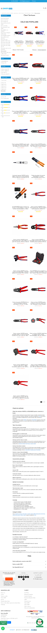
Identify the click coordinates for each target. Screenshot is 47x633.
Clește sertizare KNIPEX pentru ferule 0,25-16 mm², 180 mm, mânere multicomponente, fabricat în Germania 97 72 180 (38, 207)
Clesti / (32, 13)
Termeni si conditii (4, 596)
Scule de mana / (28, 13)
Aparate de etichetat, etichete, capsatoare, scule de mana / (13, 13)
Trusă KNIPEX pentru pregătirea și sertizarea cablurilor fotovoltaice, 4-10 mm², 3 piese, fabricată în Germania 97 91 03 (38, 272)
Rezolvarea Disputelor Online (29, 597)
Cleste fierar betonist (5, 18)
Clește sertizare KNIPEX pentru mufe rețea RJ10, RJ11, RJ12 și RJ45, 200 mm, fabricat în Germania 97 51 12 (20, 145)
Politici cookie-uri (27, 606)
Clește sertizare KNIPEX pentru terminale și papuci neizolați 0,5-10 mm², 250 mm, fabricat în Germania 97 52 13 (38, 365)
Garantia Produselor (28, 596)
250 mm (3, 87)
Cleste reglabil (4, 70)
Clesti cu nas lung (4, 25)
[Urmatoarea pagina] (44, 402)
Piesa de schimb (5, 74)
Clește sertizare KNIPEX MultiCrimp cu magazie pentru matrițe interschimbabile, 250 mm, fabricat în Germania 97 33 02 (38, 334)
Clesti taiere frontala (5, 55)
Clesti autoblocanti (4, 21)
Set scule (3, 72)
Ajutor (34, 1)
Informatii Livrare (27, 601)
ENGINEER (4, 61)
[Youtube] (24, 577)
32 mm (3, 82)
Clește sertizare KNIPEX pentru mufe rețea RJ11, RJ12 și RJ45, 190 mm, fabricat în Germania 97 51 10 (19, 42)
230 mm (3, 89)
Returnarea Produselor (28, 594)
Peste (3, 104)
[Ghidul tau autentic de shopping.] (12, 630)
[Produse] (2, 9)
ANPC (25, 599)
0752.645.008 (15, 1)
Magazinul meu (5, 590)
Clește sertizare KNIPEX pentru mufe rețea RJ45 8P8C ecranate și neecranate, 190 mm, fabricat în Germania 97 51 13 (40, 42)
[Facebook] (19, 577)
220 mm (3, 86)
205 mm (3, 84)
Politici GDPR (3, 597)
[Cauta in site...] (43, 8)
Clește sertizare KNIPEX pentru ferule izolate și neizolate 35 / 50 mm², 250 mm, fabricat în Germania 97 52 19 (20, 397)
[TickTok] (28, 577)
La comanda (4, 98)
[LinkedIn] (26, 577)
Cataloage (3, 604)
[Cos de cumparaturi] (45, 8)
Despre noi (3, 592)
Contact (2, 594)
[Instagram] (24, 579)
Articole (2, 599)
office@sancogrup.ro (25, 1)
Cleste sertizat (4, 69)
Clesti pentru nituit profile (5, 42)
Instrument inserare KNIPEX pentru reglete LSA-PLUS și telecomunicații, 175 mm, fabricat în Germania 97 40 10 (20, 176)
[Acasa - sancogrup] (7, 8)
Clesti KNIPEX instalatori (5, 35)
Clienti (26, 590)
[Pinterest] (21, 577)
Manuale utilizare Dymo (5, 601)
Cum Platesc (26, 592)
